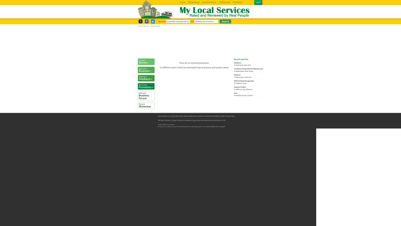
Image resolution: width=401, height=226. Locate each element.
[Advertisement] (200, 42)
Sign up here (197, 120)
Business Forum (144, 96)
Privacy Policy (230, 116)
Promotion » (146, 86)
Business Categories (185, 120)
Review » (144, 61)
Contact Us (200, 116)
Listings (174, 120)
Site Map (161, 120)
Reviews (167, 120)
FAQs (223, 116)
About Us (166, 116)
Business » (145, 70)
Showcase (145, 105)
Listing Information (176, 116)
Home (160, 116)
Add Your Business (190, 116)
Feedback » (145, 78)
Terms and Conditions (213, 116)
